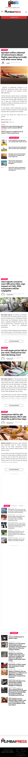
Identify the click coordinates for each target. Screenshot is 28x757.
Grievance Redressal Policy (21, 756)
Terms (17, 751)
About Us (22, 749)
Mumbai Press (10, 294)
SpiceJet (12, 122)
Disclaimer (23, 751)
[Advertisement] (14, 33)
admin (8, 63)
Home (17, 749)
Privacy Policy (21, 753)
